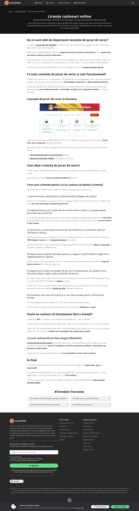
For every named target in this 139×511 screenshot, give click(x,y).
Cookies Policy (79, 508)
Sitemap (62, 440)
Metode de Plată (88, 440)
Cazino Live (87, 443)
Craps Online (87, 446)
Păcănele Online (88, 423)
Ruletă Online (87, 426)
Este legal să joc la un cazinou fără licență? (86, 398)
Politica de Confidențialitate (68, 433)
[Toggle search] (133, 3)
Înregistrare (34, 466)
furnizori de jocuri (58, 240)
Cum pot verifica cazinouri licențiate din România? (45, 405)
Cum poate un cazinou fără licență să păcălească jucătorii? (48, 398)
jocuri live (105, 245)
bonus (59, 281)
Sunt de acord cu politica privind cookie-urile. (25, 460)
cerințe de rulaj (58, 288)
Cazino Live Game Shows (91, 433)
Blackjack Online (88, 450)
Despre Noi (63, 426)
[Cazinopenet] (15, 2)
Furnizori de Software (90, 436)
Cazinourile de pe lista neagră (39, 343)
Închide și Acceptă (120, 507)
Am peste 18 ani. (17, 457)
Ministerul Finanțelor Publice (42, 158)
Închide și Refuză (100, 507)
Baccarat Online (88, 430)
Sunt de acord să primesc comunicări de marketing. (27, 458)
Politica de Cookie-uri (66, 436)
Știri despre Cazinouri (66, 423)
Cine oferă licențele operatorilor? (83, 405)
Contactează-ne (64, 430)
